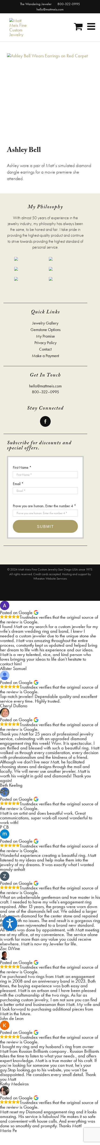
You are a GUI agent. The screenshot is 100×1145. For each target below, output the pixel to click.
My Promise (45, 336)
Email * (18, 484)
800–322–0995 (45, 391)
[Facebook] (45, 421)
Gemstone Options (45, 330)
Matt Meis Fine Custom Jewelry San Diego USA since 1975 (55, 569)
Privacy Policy (45, 343)
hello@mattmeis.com (50, 9)
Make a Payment (45, 356)
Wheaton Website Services (50, 578)
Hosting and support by (76, 574)
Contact (45, 349)
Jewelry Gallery (45, 323)
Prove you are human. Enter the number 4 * (44, 506)
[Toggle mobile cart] (78, 26)
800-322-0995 (68, 4)
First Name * (22, 467)
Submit (45, 527)
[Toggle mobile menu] (92, 26)
